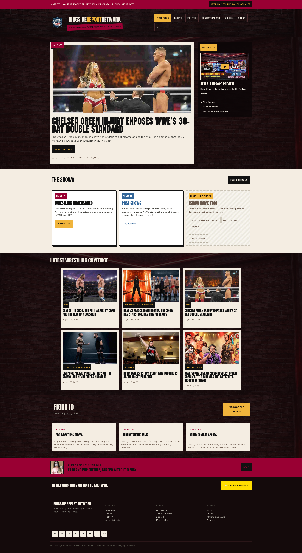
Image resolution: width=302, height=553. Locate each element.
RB (62, 534)
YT (55, 534)
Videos (229, 18)
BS (90, 534)
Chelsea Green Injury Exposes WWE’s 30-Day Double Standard (121, 125)
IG (97, 534)
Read (246, 467)
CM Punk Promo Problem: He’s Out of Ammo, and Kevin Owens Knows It (87, 375)
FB (104, 534)
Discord (160, 517)
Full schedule (238, 180)
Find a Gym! (161, 510)
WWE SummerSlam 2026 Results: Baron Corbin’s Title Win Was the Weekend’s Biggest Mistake (211, 377)
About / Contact (164, 514)
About (242, 18)
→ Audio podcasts (209, 106)
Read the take (63, 149)
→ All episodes (207, 102)
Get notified (199, 238)
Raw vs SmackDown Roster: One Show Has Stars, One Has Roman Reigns (148, 312)
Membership (162, 520)
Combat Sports (211, 18)
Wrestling (163, 18)
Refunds (211, 520)
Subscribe (130, 224)
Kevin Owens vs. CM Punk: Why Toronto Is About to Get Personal (150, 375)
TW (69, 534)
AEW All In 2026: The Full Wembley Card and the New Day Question (89, 312)
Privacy (210, 510)
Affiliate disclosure (216, 517)
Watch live (64, 224)
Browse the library (236, 409)
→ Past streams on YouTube (214, 111)
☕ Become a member (236, 485)
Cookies (211, 514)
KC (76, 534)
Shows (178, 18)
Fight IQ (191, 18)
